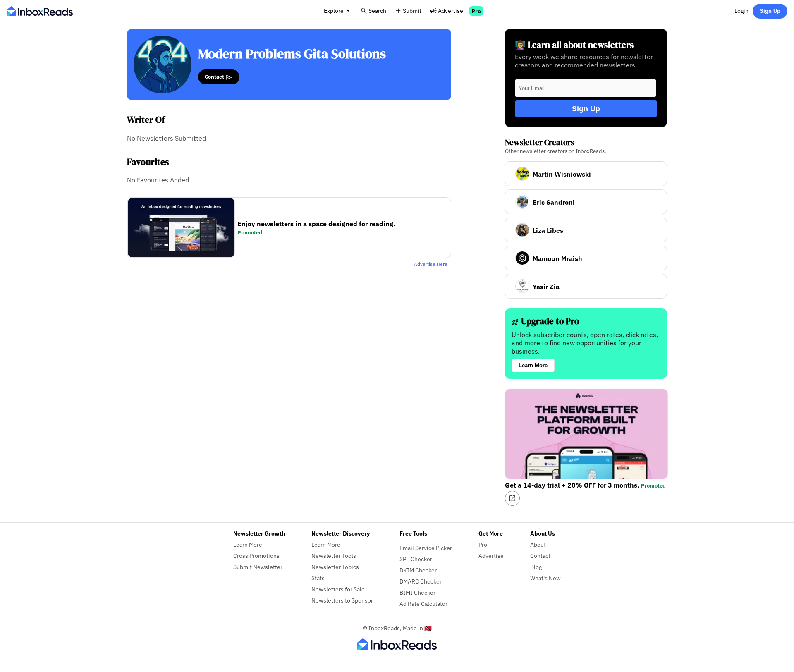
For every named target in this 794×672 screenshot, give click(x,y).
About (538, 544)
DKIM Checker (418, 570)
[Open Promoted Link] (512, 498)
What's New (545, 578)
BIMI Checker (417, 592)
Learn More (533, 365)
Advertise (450, 10)
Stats (318, 578)
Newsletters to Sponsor (342, 600)
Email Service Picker (425, 548)
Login (741, 10)
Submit (412, 10)
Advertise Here (430, 264)
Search (377, 10)
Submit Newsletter (257, 567)
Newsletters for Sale (338, 589)
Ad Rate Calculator (423, 603)
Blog (536, 567)
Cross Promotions (256, 556)
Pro (476, 11)
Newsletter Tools (333, 556)
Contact (215, 76)
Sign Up (770, 11)
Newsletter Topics (335, 567)
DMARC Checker (420, 581)
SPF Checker (415, 559)
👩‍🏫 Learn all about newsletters (574, 45)
